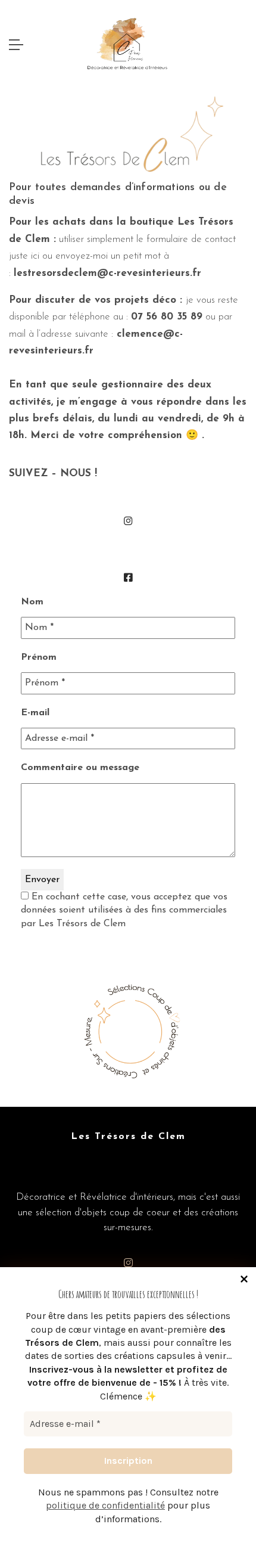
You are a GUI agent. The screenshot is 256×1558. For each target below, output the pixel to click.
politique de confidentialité (105, 1505)
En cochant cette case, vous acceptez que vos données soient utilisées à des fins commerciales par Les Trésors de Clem (124, 910)
